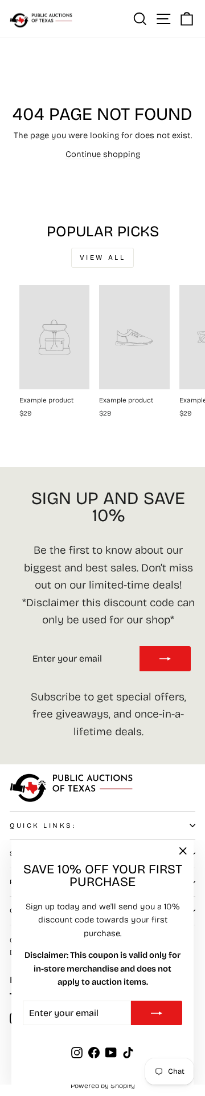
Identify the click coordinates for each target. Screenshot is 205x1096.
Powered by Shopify (103, 1086)
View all (103, 257)
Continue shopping (102, 154)
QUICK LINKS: (43, 825)
